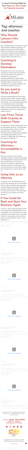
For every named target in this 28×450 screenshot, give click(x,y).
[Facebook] (6, 426)
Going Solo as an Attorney (12, 176)
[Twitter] (14, 426)
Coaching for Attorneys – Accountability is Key (11, 147)
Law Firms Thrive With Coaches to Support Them (12, 118)
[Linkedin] (17, 426)
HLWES (18, 448)
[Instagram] (10, 426)
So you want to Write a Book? (10, 91)
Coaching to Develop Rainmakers (8, 63)
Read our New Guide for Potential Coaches (15, 7)
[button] (14, 21)
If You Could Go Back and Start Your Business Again (14, 201)
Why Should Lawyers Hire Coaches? (9, 38)
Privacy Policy (14, 443)
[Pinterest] (21, 426)
